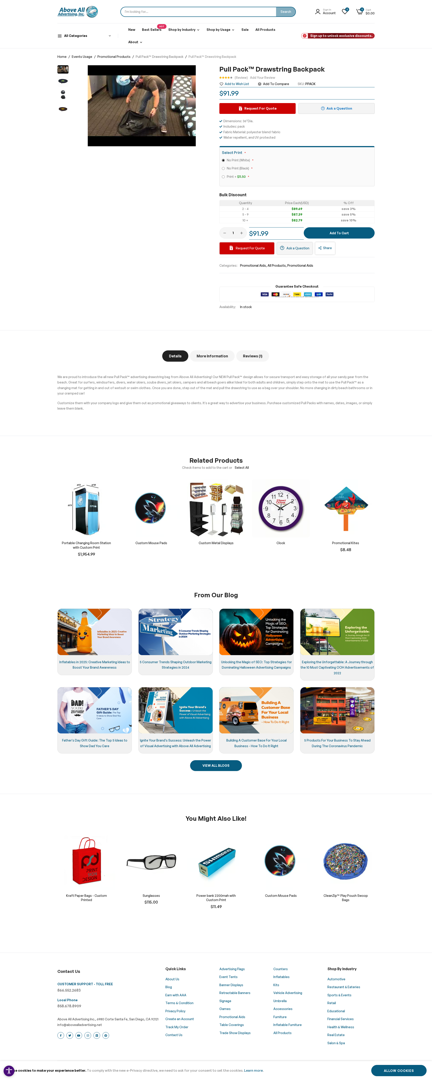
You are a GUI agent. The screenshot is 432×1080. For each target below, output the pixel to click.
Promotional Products (114, 57)
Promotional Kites (345, 543)
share (327, 248)
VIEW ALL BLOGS (216, 765)
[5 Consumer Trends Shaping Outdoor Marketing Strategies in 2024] (176, 632)
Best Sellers (153, 28)
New (131, 30)
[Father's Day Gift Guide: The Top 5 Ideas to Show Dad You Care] (95, 710)
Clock (281, 543)
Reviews (252, 356)
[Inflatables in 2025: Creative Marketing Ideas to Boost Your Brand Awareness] (95, 632)
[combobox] (208, 11)
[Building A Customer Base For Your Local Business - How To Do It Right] (256, 710)
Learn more (253, 1070)
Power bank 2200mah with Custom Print (216, 898)
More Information (212, 356)
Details (175, 356)
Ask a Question (297, 248)
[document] (216, 1070)
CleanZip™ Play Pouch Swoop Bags (346, 898)
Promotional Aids (253, 265)
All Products (265, 30)
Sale (245, 30)
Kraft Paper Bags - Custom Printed (86, 898)
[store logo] (77, 12)
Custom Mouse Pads (151, 543)
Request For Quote (250, 248)
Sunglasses (151, 895)
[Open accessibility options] (9, 1071)
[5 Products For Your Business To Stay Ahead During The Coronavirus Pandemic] (337, 710)
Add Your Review (262, 77)
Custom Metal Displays (216, 543)
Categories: (228, 265)
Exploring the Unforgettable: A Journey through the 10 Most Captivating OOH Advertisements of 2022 (337, 667)
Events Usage (82, 57)
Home (62, 57)
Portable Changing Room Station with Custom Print (86, 545)
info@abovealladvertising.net (79, 1025)
